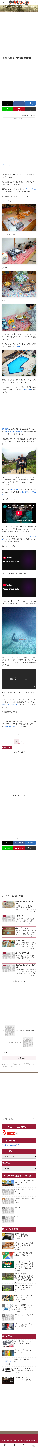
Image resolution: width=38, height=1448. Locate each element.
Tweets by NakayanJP (9, 1145)
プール (18, 346)
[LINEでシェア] (6, 875)
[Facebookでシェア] (6, 870)
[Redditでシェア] (23, 870)
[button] (30, 109)
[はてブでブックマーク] (32, 870)
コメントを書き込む (19, 1058)
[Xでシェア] (6, 864)
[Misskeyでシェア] (32, 864)
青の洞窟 (14, 489)
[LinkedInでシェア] (23, 875)
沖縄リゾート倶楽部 (13, 431)
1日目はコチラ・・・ (9, 165)
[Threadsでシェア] (15, 870)
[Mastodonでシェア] (15, 864)
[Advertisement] (19, 34)
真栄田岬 (26, 389)
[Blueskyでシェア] (23, 864)
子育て (5, 747)
